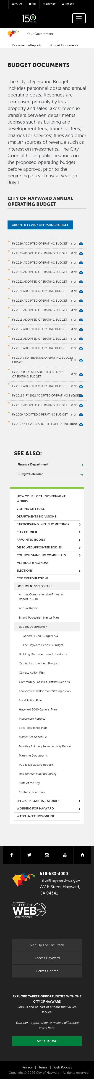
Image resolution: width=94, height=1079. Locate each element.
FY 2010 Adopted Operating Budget (39, 405)
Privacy (27, 1067)
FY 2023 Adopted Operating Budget (39, 272)
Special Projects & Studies (38, 801)
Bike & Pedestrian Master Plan (39, 617)
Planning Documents (33, 755)
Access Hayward (47, 958)
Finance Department (33, 464)
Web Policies (62, 1067)
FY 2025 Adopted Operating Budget (39, 253)
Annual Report (28, 608)
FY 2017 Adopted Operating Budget (39, 329)
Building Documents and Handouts (43, 654)
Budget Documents (64, 45)
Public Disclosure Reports (36, 764)
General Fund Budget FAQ (40, 636)
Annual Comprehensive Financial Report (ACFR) (41, 597)
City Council (27, 532)
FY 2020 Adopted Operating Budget (40, 300)
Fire (33, 4)
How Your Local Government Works (41, 499)
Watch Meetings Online (36, 816)
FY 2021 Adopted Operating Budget (39, 291)
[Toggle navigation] (79, 18)
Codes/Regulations (32, 578)
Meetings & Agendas (32, 562)
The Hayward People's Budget (43, 645)
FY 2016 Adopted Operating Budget (39, 338)
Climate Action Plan (32, 672)
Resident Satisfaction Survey (37, 774)
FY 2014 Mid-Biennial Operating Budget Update (42, 360)
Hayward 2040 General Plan (38, 709)
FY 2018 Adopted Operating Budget (39, 319)
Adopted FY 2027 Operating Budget (40, 225)
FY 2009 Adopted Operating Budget (40, 414)
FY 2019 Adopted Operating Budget (39, 310)
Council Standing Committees (41, 555)
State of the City (29, 783)
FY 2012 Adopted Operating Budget (39, 386)
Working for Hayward (35, 808)
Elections (25, 570)
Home (13, 33)
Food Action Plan (30, 700)
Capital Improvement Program (39, 663)
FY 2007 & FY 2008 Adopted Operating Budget (47, 424)
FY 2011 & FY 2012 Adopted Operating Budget (46, 395)
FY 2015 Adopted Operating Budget (39, 348)
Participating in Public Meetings (43, 524)
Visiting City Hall (30, 508)
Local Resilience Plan (33, 727)
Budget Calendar (30, 474)
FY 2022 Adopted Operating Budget (39, 281)
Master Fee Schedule (33, 737)
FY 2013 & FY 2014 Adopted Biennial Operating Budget (38, 374)
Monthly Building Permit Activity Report (45, 746)
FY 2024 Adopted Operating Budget (40, 262)
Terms (43, 1067)
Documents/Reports (27, 45)
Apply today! (47, 1041)
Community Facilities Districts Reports (44, 682)
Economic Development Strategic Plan (45, 691)
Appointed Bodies (31, 539)
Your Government (40, 34)
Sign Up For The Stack (47, 945)
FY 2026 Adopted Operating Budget (40, 243)
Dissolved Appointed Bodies (39, 547)
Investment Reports (32, 718)
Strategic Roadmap (32, 792)
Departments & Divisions (36, 516)
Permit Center (47, 971)
